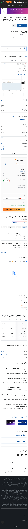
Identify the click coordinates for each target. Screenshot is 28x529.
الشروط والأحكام (24, 510)
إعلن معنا (25, 465)
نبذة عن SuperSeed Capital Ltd (16, 345)
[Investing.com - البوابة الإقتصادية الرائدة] (19, 2)
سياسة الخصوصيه (24, 515)
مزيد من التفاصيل (19, 49)
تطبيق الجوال (10, 465)
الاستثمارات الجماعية (5, 351)
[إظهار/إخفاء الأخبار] (18, 64)
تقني (5, 56)
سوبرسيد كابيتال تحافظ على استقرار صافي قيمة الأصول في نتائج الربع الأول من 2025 (14, 244)
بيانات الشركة (19, 60)
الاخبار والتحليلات (12, 56)
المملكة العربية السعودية (10, 6)
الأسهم (25, 6)
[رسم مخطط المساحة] (23, 64)
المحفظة (11, 468)
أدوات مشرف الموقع (9, 471)
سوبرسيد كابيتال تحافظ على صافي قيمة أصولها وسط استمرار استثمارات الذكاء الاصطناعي (14, 235)
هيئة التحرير (24, 471)
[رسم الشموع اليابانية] (25, 64)
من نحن (25, 462)
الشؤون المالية (4, 354)
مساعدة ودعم (24, 468)
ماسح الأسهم (19, 6)
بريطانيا (2, 357)
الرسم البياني (20, 56)
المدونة (11, 462)
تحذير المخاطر (24, 520)
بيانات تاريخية (13, 60)
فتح (11, 338)
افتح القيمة (4, 100)
